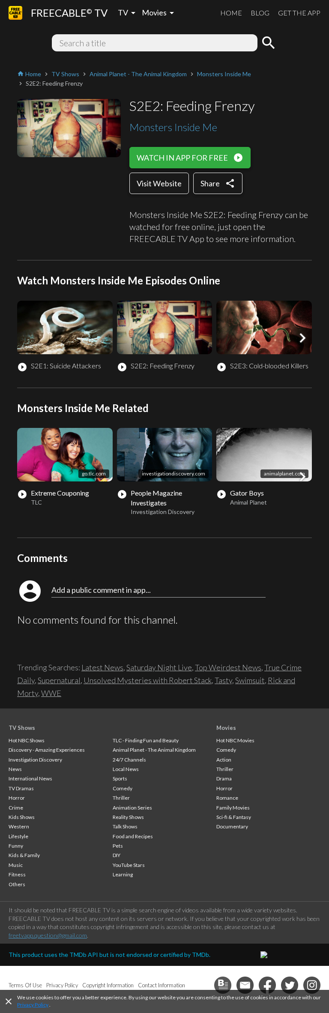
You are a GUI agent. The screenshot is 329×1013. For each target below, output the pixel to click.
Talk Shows (125, 826)
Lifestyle (18, 836)
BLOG (260, 13)
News (15, 769)
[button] (302, 338)
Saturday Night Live (159, 667)
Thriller (121, 798)
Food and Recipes (133, 836)
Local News (126, 769)
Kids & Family (24, 855)
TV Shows (22, 727)
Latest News (102, 667)
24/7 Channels (129, 759)
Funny (16, 846)
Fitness (17, 874)
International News (30, 778)
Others (17, 884)
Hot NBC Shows (27, 740)
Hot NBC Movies (235, 740)
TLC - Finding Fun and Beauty (146, 740)
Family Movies (233, 807)
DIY (116, 855)
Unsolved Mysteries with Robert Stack (148, 680)
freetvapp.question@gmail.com (48, 935)
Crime (16, 807)
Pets (118, 846)
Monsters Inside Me (173, 127)
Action (223, 759)
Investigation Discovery (35, 759)
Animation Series (132, 807)
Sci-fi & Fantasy (233, 817)
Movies (226, 727)
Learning (123, 874)
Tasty (223, 680)
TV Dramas (21, 788)
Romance (227, 798)
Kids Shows (22, 817)
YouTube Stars (129, 865)
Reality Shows (128, 817)
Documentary (232, 826)
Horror (17, 798)
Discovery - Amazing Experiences (47, 750)
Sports (120, 778)
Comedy (122, 788)
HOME (231, 13)
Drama (224, 778)
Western (19, 826)
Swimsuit (250, 680)
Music (16, 865)
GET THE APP (299, 13)
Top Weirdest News (228, 667)
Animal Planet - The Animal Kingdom (154, 750)
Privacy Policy (32, 1004)
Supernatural (59, 680)
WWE (51, 693)
